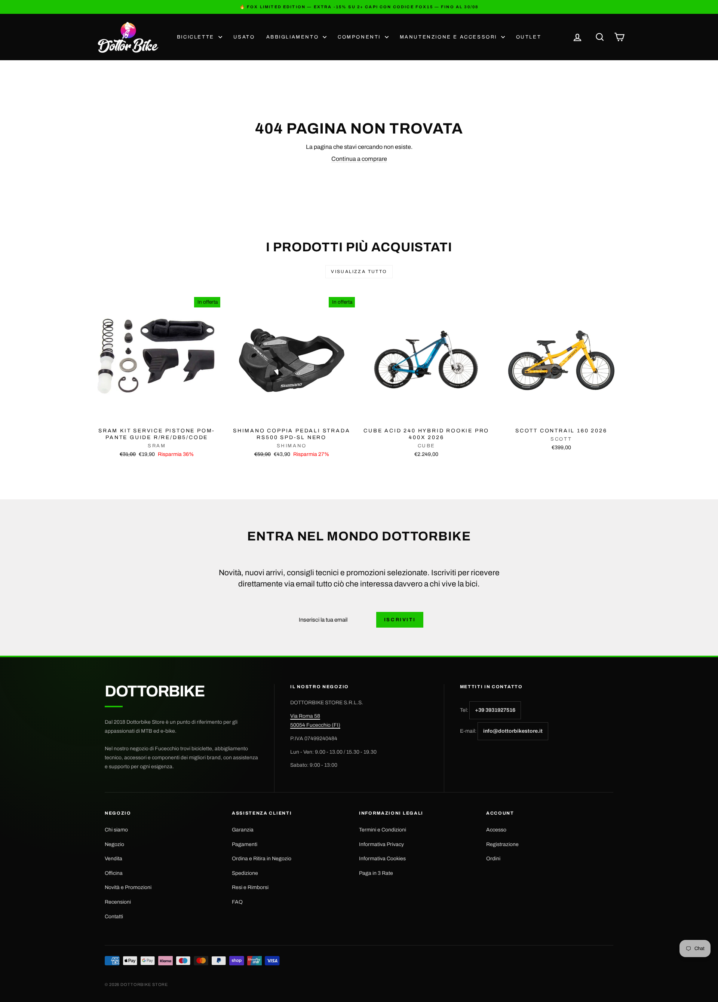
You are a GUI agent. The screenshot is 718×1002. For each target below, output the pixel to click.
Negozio (114, 844)
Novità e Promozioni (128, 887)
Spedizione (245, 873)
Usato (244, 37)
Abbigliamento (293, 37)
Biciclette (197, 37)
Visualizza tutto (359, 271)
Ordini (493, 858)
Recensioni (118, 902)
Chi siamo (116, 830)
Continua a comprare (359, 159)
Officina (114, 873)
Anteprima (156, 416)
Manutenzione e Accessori (449, 37)
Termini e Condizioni (382, 830)
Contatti (114, 916)
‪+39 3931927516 (495, 710)
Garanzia (243, 830)
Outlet (528, 37)
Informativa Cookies (382, 858)
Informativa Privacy (381, 844)
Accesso (496, 830)
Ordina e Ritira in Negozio (261, 858)
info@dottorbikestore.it (513, 731)
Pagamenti (244, 844)
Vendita (113, 858)
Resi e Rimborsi (250, 887)
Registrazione (502, 844)
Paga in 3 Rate (376, 873)
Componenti (360, 37)
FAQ (237, 902)
